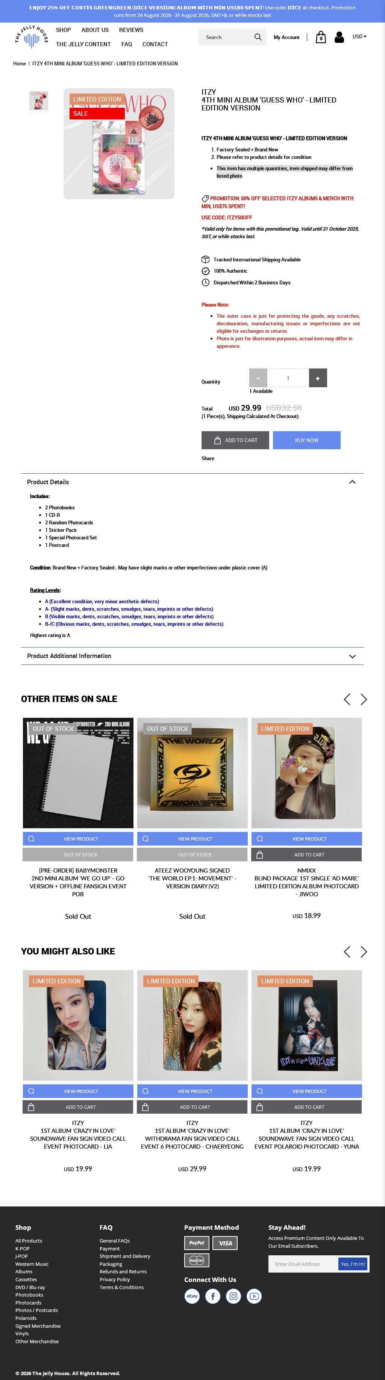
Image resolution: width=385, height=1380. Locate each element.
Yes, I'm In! (353, 1264)
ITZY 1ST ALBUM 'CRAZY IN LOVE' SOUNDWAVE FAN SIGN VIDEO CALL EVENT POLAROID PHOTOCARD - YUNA (307, 1134)
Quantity (211, 381)
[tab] (192, 482)
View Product (81, 839)
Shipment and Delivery (125, 1256)
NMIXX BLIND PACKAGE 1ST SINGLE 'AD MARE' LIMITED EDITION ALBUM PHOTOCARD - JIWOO (307, 882)
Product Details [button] (48, 482)
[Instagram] (233, 1296)
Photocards (28, 1302)
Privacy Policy (115, 1279)
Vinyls (22, 1333)
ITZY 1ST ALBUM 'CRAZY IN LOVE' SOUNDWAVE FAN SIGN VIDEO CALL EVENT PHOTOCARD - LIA (78, 1134)
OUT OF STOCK (80, 855)
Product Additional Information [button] (69, 656)
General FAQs (115, 1240)
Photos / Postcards (36, 1310)
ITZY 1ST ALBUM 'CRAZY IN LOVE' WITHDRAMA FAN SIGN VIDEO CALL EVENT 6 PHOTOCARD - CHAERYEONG (192, 1134)
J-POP (21, 1256)
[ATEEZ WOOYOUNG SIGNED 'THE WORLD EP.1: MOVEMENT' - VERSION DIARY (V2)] (192, 773)
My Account (287, 37)
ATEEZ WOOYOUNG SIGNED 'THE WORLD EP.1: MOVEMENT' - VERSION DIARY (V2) (192, 878)
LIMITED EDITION (285, 729)
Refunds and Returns (123, 1271)
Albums (23, 1271)
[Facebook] (213, 1296)
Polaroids (25, 1318)
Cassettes (26, 1279)
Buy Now (306, 440)
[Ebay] (192, 1296)
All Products (28, 1240)
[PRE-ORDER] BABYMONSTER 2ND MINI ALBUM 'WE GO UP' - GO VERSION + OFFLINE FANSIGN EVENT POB (78, 882)
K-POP (22, 1248)
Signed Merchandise (38, 1326)
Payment (110, 1248)
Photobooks (29, 1294)
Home (19, 63)
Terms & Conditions (122, 1287)
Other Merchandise (37, 1341)
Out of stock (53, 729)
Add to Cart (241, 440)
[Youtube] (254, 1296)
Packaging (111, 1264)
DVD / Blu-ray (30, 1287)
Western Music (32, 1264)
